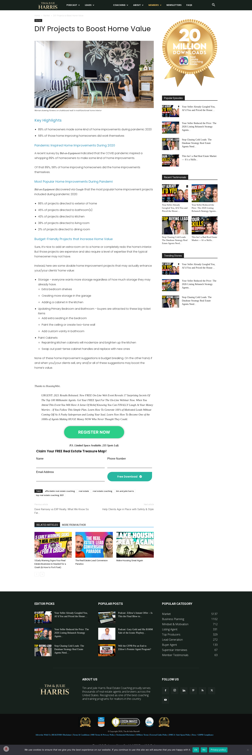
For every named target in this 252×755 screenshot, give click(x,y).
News (102, 5)
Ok (195, 749)
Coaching (119, 5)
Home (37, 15)
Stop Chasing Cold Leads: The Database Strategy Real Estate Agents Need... (197, 143)
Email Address (45, 472)
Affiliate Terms (142, 735)
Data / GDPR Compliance (202, 735)
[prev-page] (36, 574)
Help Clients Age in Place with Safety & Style (128, 509)
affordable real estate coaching (60, 491)
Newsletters (174, 5)
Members (153, 5)
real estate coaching (102, 491)
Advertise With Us (43, 735)
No (204, 749)
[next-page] (42, 574)
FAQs (189, 5)
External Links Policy (159, 735)
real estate (84, 491)
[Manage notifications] (6, 749)
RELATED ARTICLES (47, 525)
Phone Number (116, 458)
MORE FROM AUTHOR (74, 525)
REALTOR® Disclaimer (62, 735)
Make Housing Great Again (129, 560)
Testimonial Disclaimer (125, 735)
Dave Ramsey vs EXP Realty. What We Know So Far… (61, 511)
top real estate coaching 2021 (50, 495)
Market (46, 15)
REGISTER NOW (94, 432)
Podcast (72, 5)
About (137, 5)
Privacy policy (218, 749)
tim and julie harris (125, 491)
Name (40, 458)
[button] (213, 5)
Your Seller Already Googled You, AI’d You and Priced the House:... (175, 208)
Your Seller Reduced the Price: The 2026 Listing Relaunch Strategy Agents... (199, 126)
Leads (88, 5)
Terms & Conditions (81, 735)
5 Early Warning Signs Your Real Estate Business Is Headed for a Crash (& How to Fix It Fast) (50, 564)
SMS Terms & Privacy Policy (103, 735)
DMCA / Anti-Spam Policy (180, 735)
